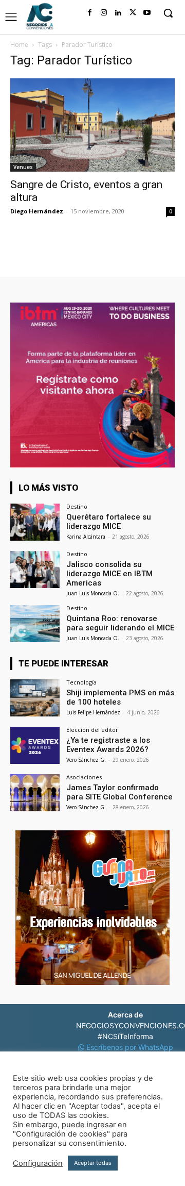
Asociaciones (84, 777)
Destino (76, 506)
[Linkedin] (118, 13)
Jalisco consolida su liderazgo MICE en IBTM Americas (109, 574)
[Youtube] (147, 13)
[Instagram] (104, 13)
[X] (132, 13)
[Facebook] (89, 13)
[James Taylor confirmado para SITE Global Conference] (35, 792)
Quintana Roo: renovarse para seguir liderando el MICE (120, 623)
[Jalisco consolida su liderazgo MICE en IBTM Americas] (35, 569)
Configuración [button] (38, 1163)
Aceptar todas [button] (93, 1162)
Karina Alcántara (85, 536)
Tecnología (81, 682)
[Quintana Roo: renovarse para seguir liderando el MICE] (35, 623)
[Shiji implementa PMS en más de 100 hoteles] (35, 697)
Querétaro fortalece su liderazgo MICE (108, 521)
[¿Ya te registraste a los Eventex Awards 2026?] (35, 745)
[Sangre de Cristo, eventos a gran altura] (92, 125)
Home (19, 44)
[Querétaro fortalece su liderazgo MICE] (35, 522)
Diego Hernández (36, 211)
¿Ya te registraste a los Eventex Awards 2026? (108, 745)
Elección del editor (92, 729)
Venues (23, 167)
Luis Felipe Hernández (93, 712)
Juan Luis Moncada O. (92, 593)
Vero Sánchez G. (86, 759)
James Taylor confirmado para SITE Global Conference (119, 792)
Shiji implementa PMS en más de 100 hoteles (120, 697)
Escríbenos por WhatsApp (128, 1047)
